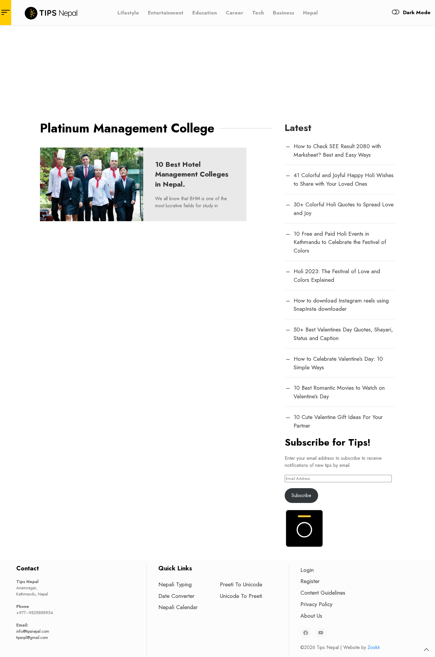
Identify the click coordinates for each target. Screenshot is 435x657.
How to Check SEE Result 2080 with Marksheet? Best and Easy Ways (337, 150)
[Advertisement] (217, 69)
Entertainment (165, 12)
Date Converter (176, 596)
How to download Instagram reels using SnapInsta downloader (341, 304)
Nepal (310, 12)
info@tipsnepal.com (32, 631)
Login (307, 570)
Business (283, 12)
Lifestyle (128, 12)
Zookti (374, 647)
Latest (298, 128)
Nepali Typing (175, 584)
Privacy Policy (316, 604)
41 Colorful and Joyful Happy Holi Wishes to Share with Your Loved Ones (344, 179)
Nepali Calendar (178, 607)
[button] (426, 650)
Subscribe (301, 495)
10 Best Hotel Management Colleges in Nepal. (191, 174)
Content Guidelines (322, 592)
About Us (311, 615)
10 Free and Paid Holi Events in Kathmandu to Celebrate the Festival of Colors (340, 242)
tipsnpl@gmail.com (32, 637)
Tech (258, 12)
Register (310, 581)
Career (234, 12)
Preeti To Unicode (241, 584)
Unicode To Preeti (241, 596)
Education (204, 12)
